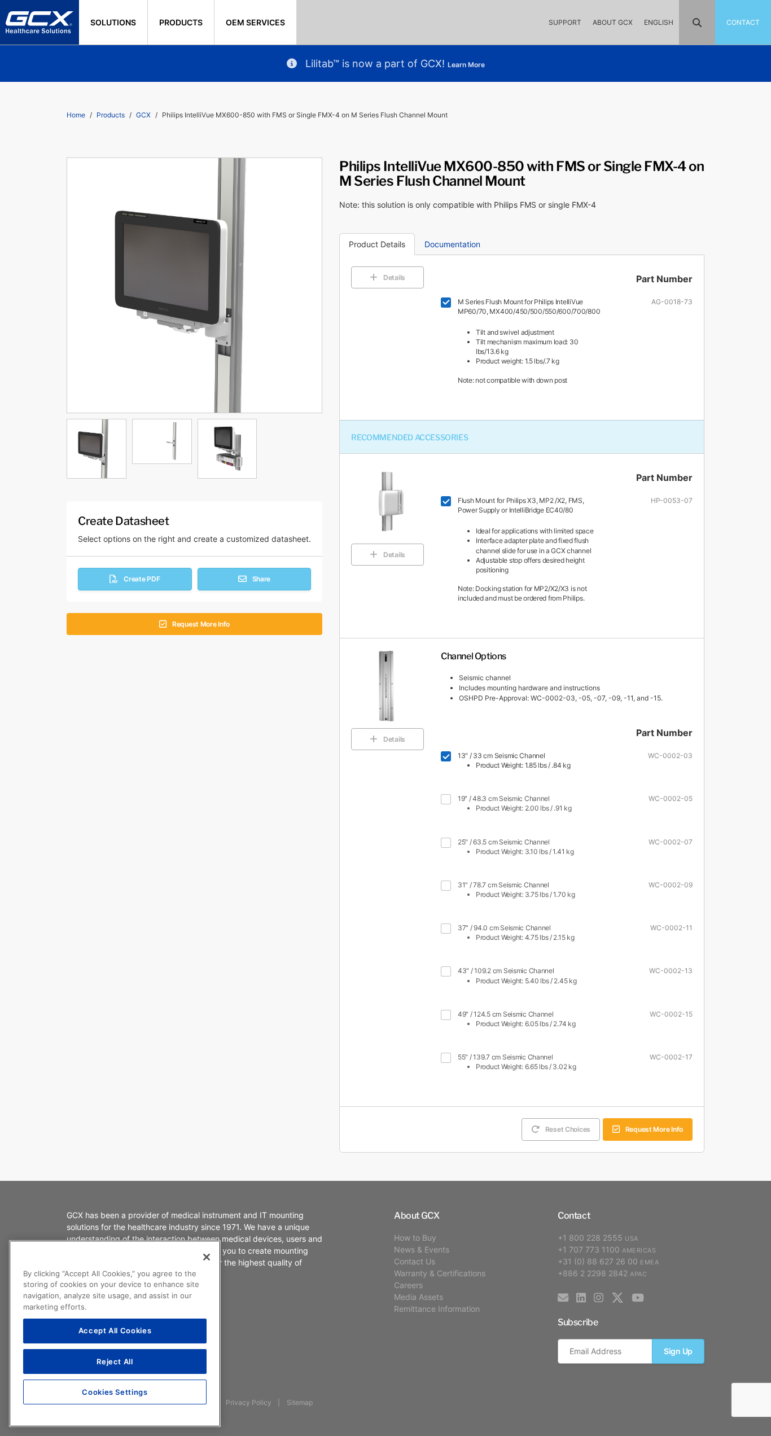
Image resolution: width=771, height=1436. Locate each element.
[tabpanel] (194, 446)
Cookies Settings (115, 1391)
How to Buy (415, 1237)
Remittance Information (437, 1308)
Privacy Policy (248, 1402)
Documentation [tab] (452, 244)
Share (261, 579)
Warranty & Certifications (439, 1273)
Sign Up (678, 1351)
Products (111, 115)
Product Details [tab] (377, 244)
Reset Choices (567, 1129)
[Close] (206, 1257)
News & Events (421, 1249)
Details (394, 277)
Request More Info (201, 624)
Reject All (115, 1361)
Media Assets (418, 1296)
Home (76, 115)
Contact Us (414, 1261)
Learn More (466, 64)
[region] (115, 1333)
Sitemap (300, 1402)
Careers (408, 1285)
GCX (143, 115)
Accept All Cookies (115, 1330)
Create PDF (142, 579)
